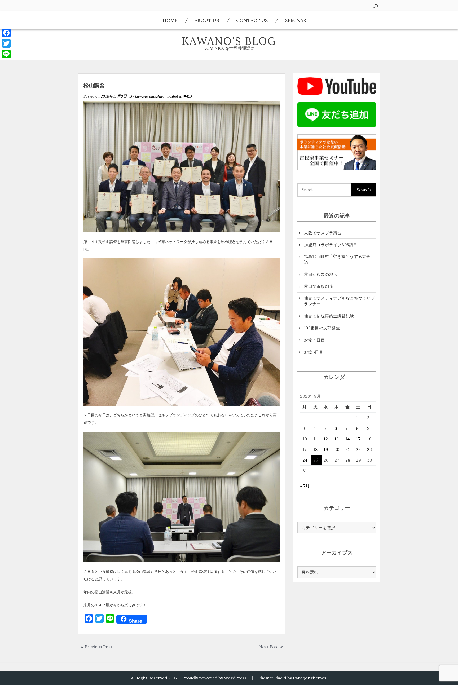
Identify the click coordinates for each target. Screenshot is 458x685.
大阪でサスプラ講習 (323, 232)
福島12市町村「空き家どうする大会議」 (337, 259)
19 (326, 449)
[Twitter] (6, 43)
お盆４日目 (314, 340)
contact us (252, 20)
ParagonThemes (309, 677)
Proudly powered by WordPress (214, 677)
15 (358, 438)
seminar (295, 20)
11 (315, 438)
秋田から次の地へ (320, 274)
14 (347, 438)
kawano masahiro (150, 96)
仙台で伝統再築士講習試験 (329, 316)
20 (337, 449)
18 (315, 449)
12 (326, 438)
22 (358, 449)
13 (336, 438)
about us (207, 20)
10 (304, 438)
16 (369, 438)
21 (347, 449)
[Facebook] (6, 33)
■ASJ (187, 96)
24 (304, 460)
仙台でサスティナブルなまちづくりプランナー (339, 301)
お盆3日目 (313, 352)
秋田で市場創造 (318, 286)
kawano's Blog (229, 41)
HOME (170, 20)
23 (369, 449)
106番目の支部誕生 (322, 327)
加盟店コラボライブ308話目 (331, 244)
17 (304, 449)
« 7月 (305, 485)
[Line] (6, 54)
